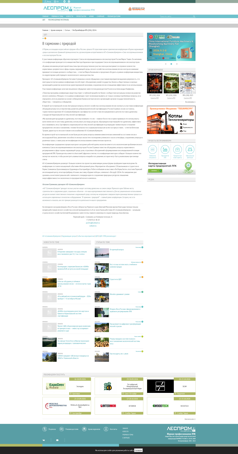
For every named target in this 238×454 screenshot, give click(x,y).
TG (69, 1)
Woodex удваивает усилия (119, 294)
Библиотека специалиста (152, 157)
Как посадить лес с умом (119, 353)
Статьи (67, 30)
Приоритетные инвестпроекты (177, 157)
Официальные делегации (190, 157)
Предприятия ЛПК (165, 157)
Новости (69, 16)
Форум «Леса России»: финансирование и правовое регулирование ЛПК (125, 310)
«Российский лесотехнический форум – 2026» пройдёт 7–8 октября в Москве (74, 297)
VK (64, 1)
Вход (49, 1)
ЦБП (43, 20)
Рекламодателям (114, 16)
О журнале (100, 16)
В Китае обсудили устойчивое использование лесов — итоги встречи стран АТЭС (74, 283)
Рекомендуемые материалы (58, 20)
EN (58, 1)
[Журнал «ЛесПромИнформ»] (71, 9)
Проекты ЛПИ (81, 16)
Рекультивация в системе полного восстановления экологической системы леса (125, 341)
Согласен (138, 450)
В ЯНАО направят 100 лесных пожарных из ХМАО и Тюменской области (73, 357)
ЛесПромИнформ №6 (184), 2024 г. (84, 30)
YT (57, 440)
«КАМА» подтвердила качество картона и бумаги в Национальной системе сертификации (73, 313)
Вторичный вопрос (117, 249)
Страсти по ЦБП (115, 279)
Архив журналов (94, 429)
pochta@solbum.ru (93, 222)
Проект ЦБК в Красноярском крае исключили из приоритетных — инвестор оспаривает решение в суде (74, 328)
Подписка (52, 429)
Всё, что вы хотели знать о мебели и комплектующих (123, 265)
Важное (125, 428)
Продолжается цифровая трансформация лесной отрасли (125, 325)
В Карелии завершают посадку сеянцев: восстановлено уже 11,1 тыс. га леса (72, 252)
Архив (91, 16)
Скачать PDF (155, 98)
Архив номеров (56, 30)
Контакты (113, 429)
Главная (45, 16)
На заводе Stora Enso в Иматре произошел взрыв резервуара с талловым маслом (73, 342)
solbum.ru (92, 225)
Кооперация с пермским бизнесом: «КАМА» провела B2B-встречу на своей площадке (73, 267)
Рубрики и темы (57, 16)
